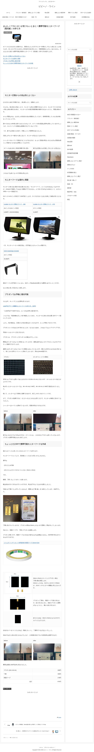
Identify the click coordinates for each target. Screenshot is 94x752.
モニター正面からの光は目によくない (14, 56)
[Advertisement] (32, 79)
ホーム (41, 747)
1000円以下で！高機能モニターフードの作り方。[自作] (19, 306)
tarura (79, 66)
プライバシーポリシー (49, 747)
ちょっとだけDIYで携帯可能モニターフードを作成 (18, 63)
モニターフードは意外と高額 (11, 58)
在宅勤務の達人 (8, 688)
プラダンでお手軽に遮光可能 (11, 61)
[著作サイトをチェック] (79, 82)
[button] (90, 49)
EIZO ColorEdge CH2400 (11, 251)
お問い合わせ (73, 90)
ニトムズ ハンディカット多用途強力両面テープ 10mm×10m (21, 542)
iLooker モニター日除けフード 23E (14, 204)
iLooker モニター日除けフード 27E (44, 204)
